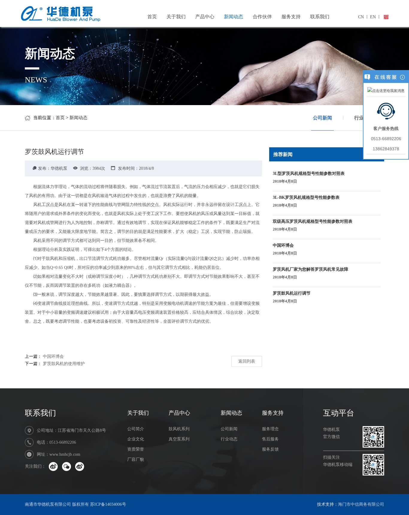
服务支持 (291, 16)
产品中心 (204, 16)
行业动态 (229, 439)
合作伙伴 (262, 16)
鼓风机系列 (179, 429)
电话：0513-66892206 (56, 442)
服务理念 (270, 429)
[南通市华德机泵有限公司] (80, 12)
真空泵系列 (179, 439)
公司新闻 (322, 117)
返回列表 (246, 361)
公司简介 (135, 429)
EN (373, 17)
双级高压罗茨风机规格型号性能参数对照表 (312, 225)
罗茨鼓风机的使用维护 (64, 363)
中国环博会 (53, 356)
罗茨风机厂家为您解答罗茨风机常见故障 (310, 273)
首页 (152, 16)
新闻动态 (233, 16)
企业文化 (135, 439)
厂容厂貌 (135, 459)
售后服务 (270, 439)
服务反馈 (270, 449)
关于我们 (176, 16)
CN (361, 17)
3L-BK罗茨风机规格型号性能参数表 (306, 201)
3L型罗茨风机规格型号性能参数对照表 (309, 177)
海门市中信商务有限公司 (361, 504)
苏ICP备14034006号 (108, 504)
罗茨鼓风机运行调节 (291, 297)
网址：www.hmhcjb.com (58, 454)
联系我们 (319, 16)
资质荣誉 (135, 449)
